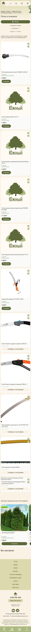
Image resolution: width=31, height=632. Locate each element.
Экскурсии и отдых (15, 577)
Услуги (15, 568)
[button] (1, 524)
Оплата (15, 581)
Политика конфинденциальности (19, 616)
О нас (15, 561)
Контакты (15, 587)
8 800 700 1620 (15, 597)
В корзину (6, 81)
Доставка (15, 584)
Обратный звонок (15, 600)
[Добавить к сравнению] (28, 46)
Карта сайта (6, 616)
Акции (15, 564)
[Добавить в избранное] (28, 44)
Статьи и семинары (15, 574)
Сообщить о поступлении (15, 349)
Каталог (15, 571)
